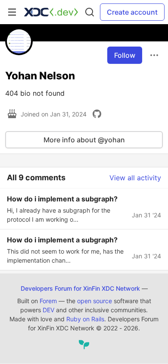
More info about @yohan (84, 139)
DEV (48, 310)
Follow (124, 55)
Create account (132, 12)
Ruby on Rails (85, 319)
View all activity (135, 177)
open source (94, 300)
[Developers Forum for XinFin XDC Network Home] (51, 12)
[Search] (89, 12)
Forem (48, 300)
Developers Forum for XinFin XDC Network (80, 288)
